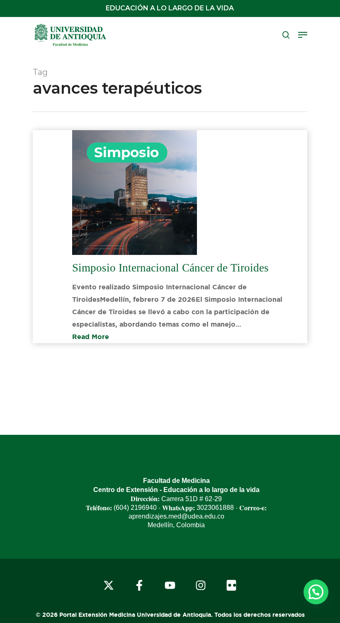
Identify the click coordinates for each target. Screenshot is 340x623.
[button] (302, 35)
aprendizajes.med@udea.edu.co (176, 516)
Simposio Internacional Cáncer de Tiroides (170, 268)
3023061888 (215, 507)
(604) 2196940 (135, 507)
